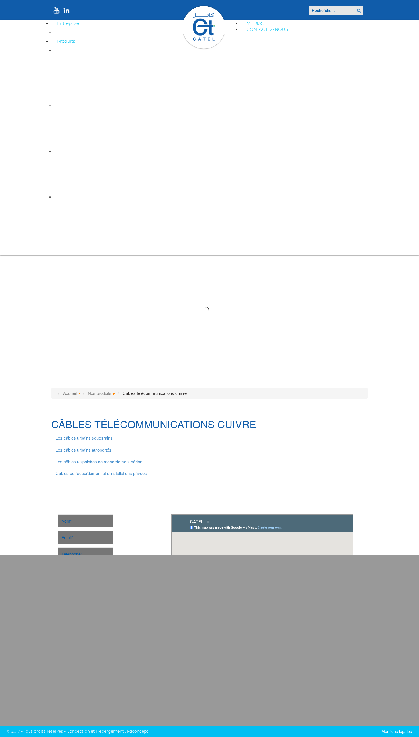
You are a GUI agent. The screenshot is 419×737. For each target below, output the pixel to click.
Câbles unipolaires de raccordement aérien (96, 80)
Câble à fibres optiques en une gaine (90, 125)
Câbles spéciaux (74, 197)
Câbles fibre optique (78, 105)
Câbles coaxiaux (73, 236)
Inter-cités (69, 162)
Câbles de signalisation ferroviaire (92, 151)
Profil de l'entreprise (78, 32)
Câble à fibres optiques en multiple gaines (95, 116)
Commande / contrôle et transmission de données (102, 245)
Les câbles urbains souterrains (84, 438)
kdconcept (137, 731)
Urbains (66, 171)
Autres (65, 180)
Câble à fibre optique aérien (83, 135)
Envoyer (85, 644)
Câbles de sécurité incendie (83, 207)
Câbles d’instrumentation (81, 217)
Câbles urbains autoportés (82, 70)
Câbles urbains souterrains (82, 61)
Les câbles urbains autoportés (83, 450)
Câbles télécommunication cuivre (92, 50)
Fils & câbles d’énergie (78, 226)
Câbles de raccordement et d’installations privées (101, 89)
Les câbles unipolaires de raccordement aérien (99, 461)
